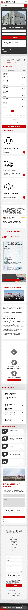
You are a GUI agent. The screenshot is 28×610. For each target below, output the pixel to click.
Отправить (14, 585)
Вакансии (14, 545)
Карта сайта (14, 549)
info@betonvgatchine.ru (12, 592)
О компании (14, 536)
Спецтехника (14, 544)
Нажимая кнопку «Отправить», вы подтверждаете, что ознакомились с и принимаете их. (13, 50)
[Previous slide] (23, 202)
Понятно (19, 607)
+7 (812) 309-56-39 (9, 1)
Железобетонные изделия (10, 60)
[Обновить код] (11, 43)
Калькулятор (14, 540)
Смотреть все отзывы (14, 231)
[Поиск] (25, 5)
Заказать (11, 279)
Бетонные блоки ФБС (17, 60)
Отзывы (14, 547)
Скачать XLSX (15, 122)
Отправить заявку (14, 517)
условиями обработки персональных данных (16, 50)
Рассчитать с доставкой (14, 126)
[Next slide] (25, 202)
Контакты (14, 550)
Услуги (14, 542)
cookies (13, 607)
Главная (4, 59)
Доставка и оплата (14, 539)
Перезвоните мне (14, 380)
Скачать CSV (15, 119)
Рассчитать (14, 37)
